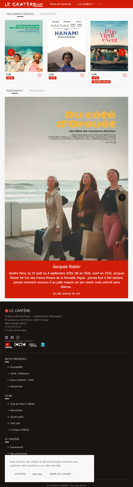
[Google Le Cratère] (6, 337)
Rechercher (16, 386)
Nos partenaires (18, 453)
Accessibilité (16, 367)
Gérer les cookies (60, 474)
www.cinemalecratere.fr (16, 323)
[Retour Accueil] (20, 4)
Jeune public (17, 416)
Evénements (16, 447)
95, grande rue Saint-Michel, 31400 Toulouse (27, 320)
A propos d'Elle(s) (19, 429)
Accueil (38, 4)
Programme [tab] (37, 90)
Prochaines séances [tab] (20, 14)
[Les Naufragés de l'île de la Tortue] (24, 50)
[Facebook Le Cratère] (12, 337)
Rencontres (16, 410)
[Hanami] (66, 50)
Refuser (37, 474)
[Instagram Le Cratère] (17, 337)
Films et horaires (60, 4)
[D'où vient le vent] (109, 52)
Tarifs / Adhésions (19, 373)
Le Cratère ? (86, 4)
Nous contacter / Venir (22, 380)
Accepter (20, 474)
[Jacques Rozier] (66, 197)
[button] (100, 4)
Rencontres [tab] (48, 14)
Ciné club (15, 423)
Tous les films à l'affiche (22, 403)
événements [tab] (14, 90)
